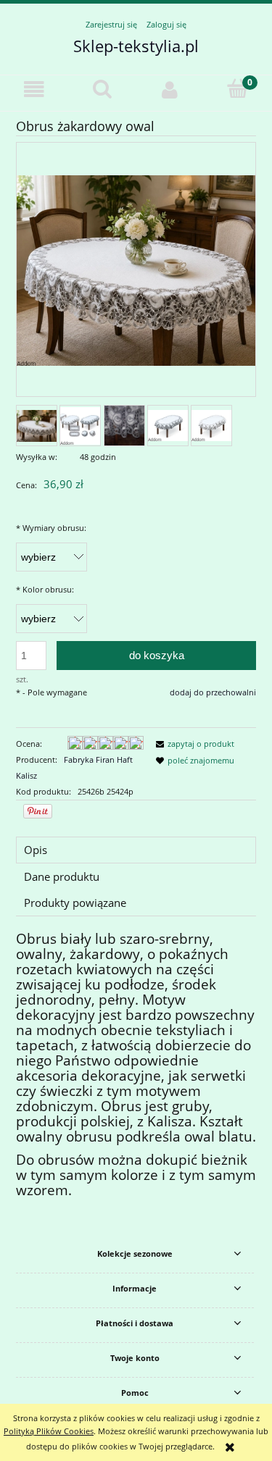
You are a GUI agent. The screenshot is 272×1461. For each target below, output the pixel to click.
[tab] (136, 850)
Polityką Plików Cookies (49, 1431)
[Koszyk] (238, 88)
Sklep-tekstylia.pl (136, 45)
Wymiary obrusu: (51, 527)
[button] (34, 89)
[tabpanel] (136, 1065)
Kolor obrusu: (45, 589)
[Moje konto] (170, 89)
